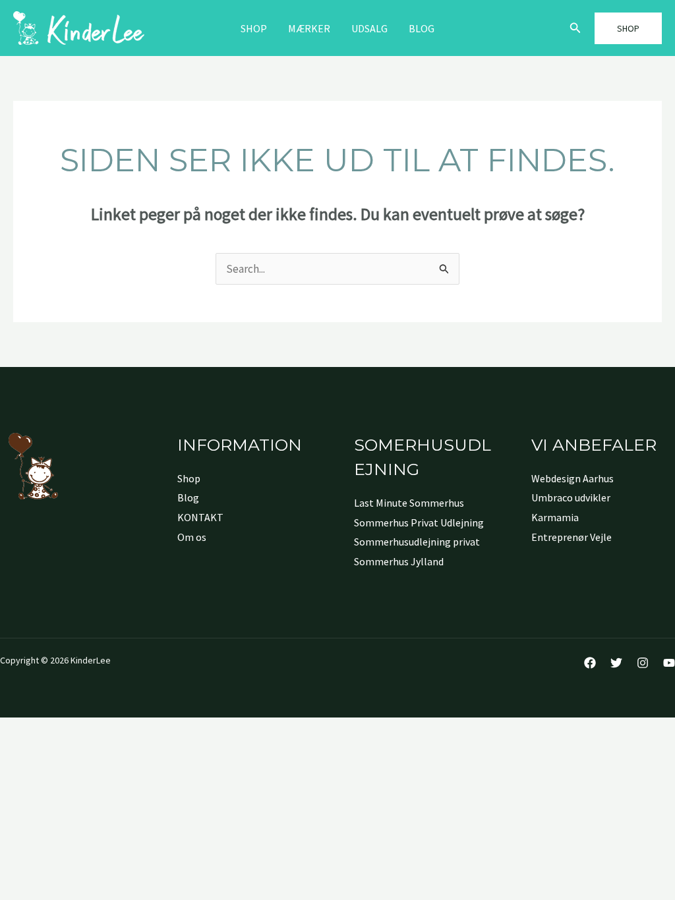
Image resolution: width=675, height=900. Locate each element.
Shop (254, 28)
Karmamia (555, 517)
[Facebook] (590, 663)
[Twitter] (616, 663)
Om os (191, 537)
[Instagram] (643, 663)
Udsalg (369, 28)
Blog (421, 28)
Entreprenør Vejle (571, 537)
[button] (575, 28)
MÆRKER (309, 28)
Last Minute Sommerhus (409, 502)
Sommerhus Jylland (399, 561)
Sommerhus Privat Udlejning (419, 522)
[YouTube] (669, 663)
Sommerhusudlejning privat (417, 541)
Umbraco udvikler (570, 497)
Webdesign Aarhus (572, 478)
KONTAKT (200, 517)
